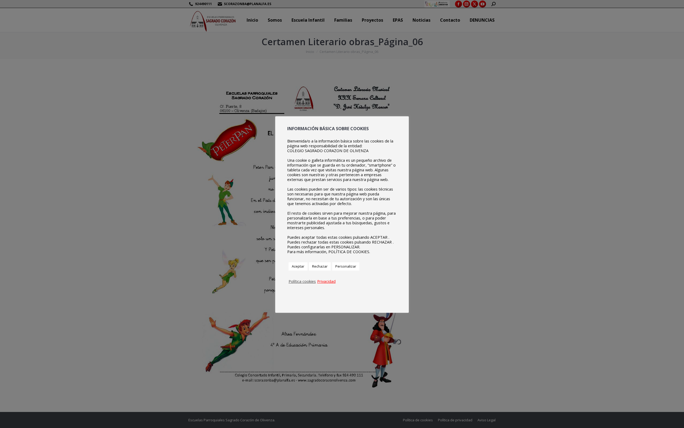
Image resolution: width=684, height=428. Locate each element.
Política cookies (302, 281)
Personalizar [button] (345, 266)
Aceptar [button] (298, 266)
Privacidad (326, 281)
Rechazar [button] (320, 266)
